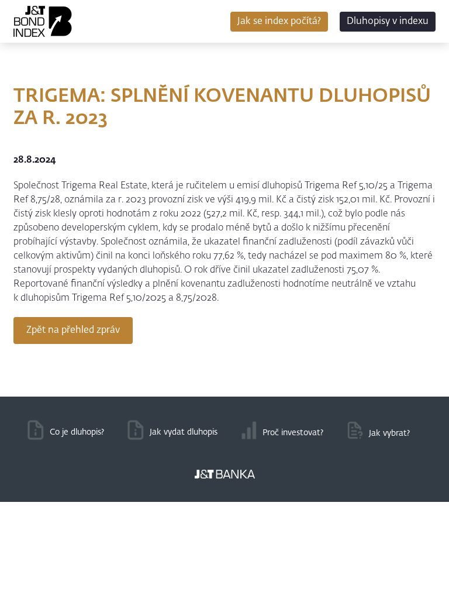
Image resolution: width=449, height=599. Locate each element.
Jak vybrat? (389, 433)
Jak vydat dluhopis (183, 432)
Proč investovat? (293, 433)
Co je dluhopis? (77, 432)
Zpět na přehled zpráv (73, 330)
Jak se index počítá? (279, 21)
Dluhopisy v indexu (388, 21)
